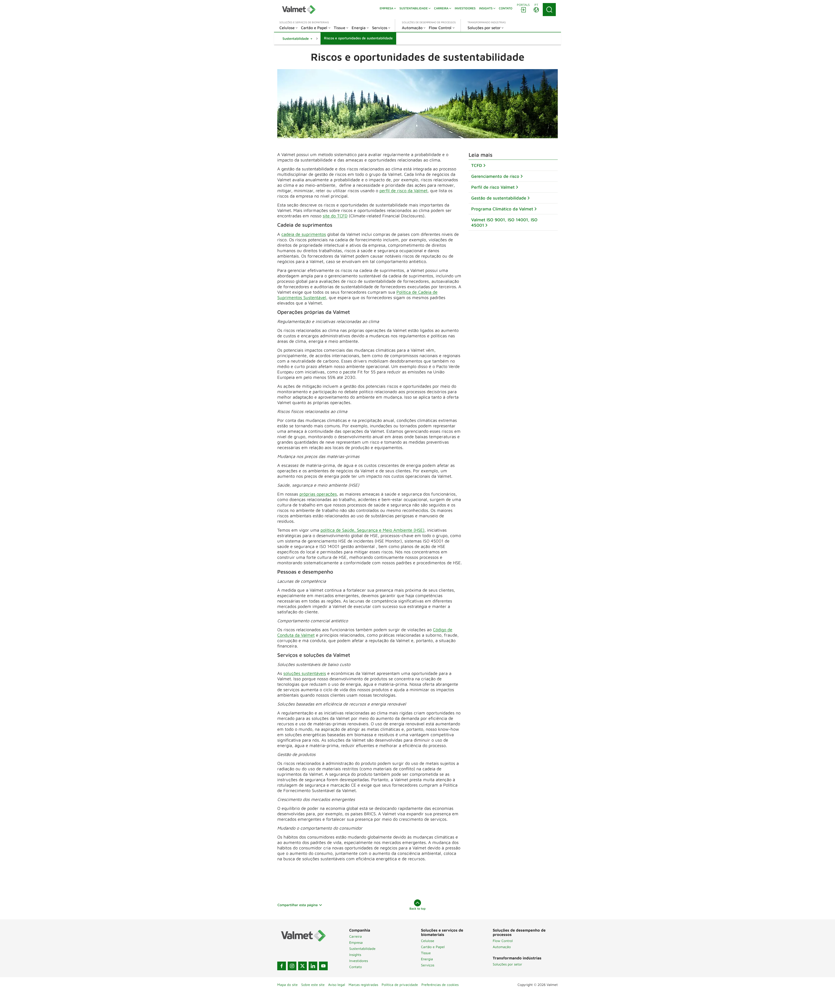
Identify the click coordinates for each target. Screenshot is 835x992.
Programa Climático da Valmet (502, 208)
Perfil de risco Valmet (493, 187)
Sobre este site (313, 985)
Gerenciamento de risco (495, 176)
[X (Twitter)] (302, 966)
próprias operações (318, 493)
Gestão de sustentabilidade (498, 197)
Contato (355, 967)
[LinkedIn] (313, 966)
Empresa (356, 942)
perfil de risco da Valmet (403, 190)
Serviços (427, 965)
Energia (427, 959)
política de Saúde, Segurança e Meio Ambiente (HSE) (372, 530)
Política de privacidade (400, 985)
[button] (297, 38)
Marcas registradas (363, 985)
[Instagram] (292, 966)
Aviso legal (336, 985)
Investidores (358, 961)
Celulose (427, 941)
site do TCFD (335, 215)
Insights (355, 955)
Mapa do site (287, 985)
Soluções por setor (507, 964)
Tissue (426, 953)
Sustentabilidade (362, 948)
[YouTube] (323, 966)
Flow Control (503, 941)
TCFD (476, 165)
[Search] (549, 9)
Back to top (417, 908)
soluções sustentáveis (304, 673)
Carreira (355, 936)
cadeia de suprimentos (303, 234)
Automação (502, 947)
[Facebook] (281, 966)
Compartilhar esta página (297, 905)
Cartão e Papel (433, 947)
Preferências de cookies (440, 985)
